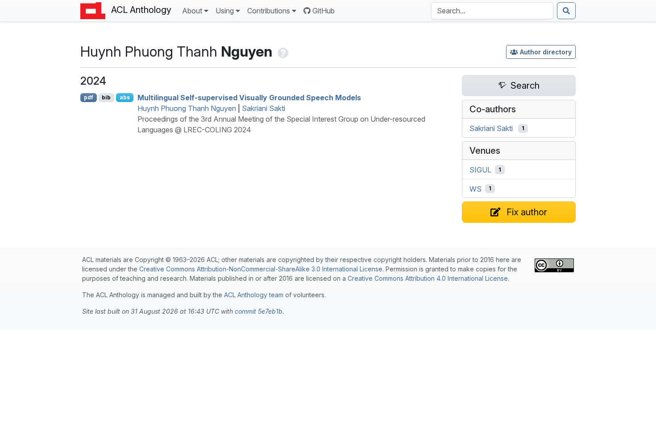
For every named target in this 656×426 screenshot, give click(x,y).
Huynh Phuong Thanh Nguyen (186, 108)
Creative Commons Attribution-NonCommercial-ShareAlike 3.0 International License (260, 269)
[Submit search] (566, 10)
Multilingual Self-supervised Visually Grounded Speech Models (249, 97)
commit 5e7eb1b (258, 311)
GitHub (323, 10)
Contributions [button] (268, 10)
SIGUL (480, 169)
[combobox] (492, 10)
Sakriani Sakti (263, 108)
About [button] (192, 10)
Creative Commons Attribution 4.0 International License (428, 278)
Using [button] (225, 10)
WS (475, 188)
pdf (88, 97)
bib (106, 97)
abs (125, 97)
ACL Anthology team (253, 295)
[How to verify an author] (282, 51)
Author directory (546, 52)
